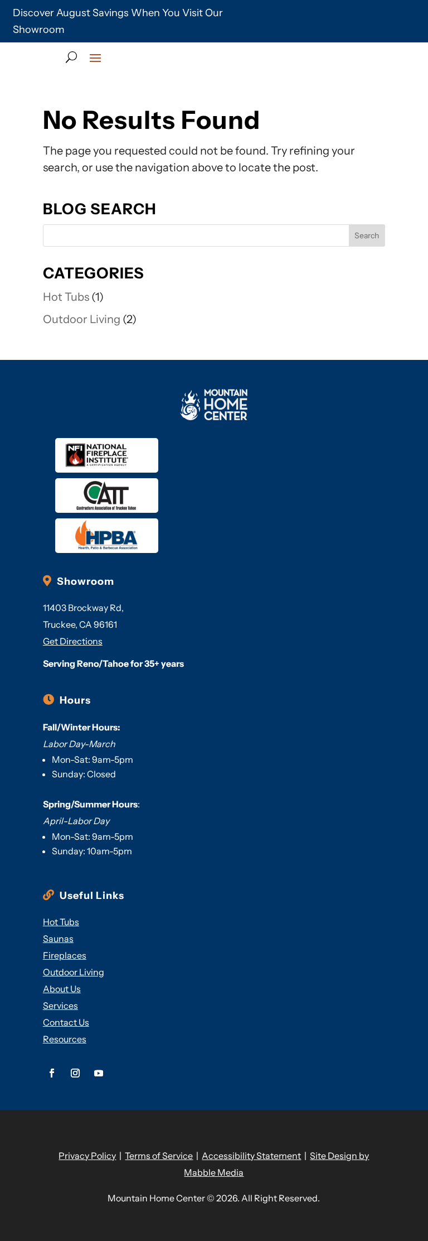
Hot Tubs (66, 297)
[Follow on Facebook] (52, 1073)
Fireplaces (64, 955)
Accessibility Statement (251, 1155)
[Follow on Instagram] (75, 1073)
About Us (62, 988)
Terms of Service (159, 1155)
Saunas (58, 938)
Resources (64, 1039)
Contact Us (66, 1022)
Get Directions (73, 641)
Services (60, 1005)
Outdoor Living (81, 319)
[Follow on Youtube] (99, 1073)
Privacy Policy (87, 1155)
